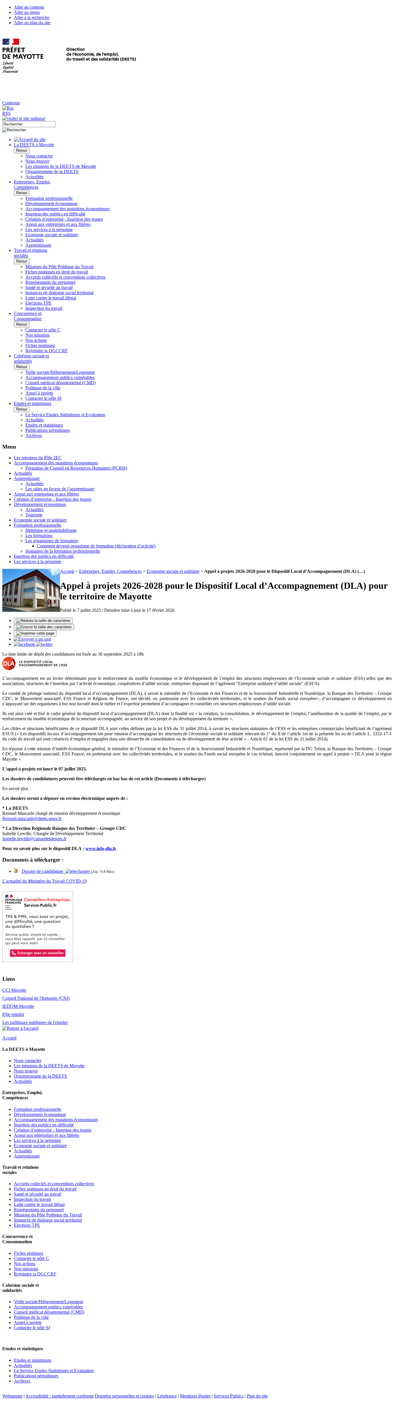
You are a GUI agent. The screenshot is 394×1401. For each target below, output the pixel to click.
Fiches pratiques (40, 345)
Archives (33, 435)
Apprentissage (38, 245)
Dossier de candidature (43, 871)
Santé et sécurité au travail (49, 287)
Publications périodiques (47, 430)
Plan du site (257, 1396)
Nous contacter (39, 155)
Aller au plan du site (32, 22)
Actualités (34, 176)
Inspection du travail (43, 308)
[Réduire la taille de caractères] (43, 621)
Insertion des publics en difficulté (55, 213)
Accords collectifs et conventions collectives (65, 277)
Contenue (11, 102)
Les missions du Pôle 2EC (38, 457)
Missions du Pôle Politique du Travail (59, 266)
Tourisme (33, 514)
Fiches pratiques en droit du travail (56, 271)
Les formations (38, 535)
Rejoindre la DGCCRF (46, 350)
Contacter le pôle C (43, 329)
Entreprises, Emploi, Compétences (110, 571)
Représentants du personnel (50, 282)
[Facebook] (25, 644)
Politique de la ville (42, 387)
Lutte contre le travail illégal (50, 297)
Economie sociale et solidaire (51, 234)
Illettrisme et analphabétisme (51, 530)
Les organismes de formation (51, 540)
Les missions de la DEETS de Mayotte (60, 166)
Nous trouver (37, 161)
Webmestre (12, 1396)
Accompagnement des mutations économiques (67, 208)
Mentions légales (195, 1396)
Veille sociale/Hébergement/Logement (60, 372)
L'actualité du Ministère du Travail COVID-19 (44, 881)
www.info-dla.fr (100, 848)
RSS (6, 113)
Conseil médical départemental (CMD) (60, 382)
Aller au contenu (29, 7)
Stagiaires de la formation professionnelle (62, 551)
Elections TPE (38, 303)
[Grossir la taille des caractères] (44, 627)
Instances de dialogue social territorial (59, 292)
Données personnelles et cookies (124, 1396)
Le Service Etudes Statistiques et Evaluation (65, 414)
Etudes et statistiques (44, 425)
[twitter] (44, 644)
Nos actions (36, 340)
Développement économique (51, 203)
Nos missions (37, 335)
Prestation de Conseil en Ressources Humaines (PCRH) (76, 468)
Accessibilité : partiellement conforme (59, 1396)
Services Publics (228, 1396)
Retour (21, 150)
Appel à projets (39, 393)
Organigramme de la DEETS (51, 171)
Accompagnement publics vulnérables (60, 377)
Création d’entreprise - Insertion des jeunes (64, 219)
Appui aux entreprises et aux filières (58, 224)
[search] (29, 124)
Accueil (67, 571)
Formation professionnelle (49, 198)
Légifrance (167, 1396)
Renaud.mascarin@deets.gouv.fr (31, 818)
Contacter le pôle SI (43, 398)
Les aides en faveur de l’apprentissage (59, 488)
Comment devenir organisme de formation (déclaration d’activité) (96, 545)
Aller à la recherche (31, 17)
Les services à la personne (49, 229)
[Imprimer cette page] (35, 633)
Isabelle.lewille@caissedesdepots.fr (34, 838)
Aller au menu (27, 12)
